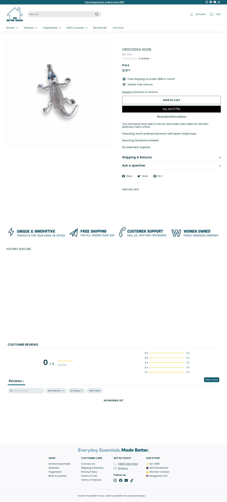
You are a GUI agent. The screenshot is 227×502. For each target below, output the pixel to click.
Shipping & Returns (137, 157)
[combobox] (64, 14)
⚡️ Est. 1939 (153, 463)
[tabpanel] (113, 411)
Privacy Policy (89, 471)
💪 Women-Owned (157, 471)
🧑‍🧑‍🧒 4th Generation (157, 467)
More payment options (171, 116)
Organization (50, 27)
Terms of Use (89, 475)
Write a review (211, 379)
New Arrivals (100, 27)
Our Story (118, 27)
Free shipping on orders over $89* (105, 2)
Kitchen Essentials (59, 463)
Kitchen (10, 27)
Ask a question (133, 165)
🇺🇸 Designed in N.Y (157, 475)
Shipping (126, 92)
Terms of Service (91, 479)
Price (125, 65)
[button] (167, 352)
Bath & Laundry (76, 27)
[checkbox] (95, 391)
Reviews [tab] (16, 381)
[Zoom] (59, 91)
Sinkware (29, 27)
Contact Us (88, 463)
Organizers (55, 471)
